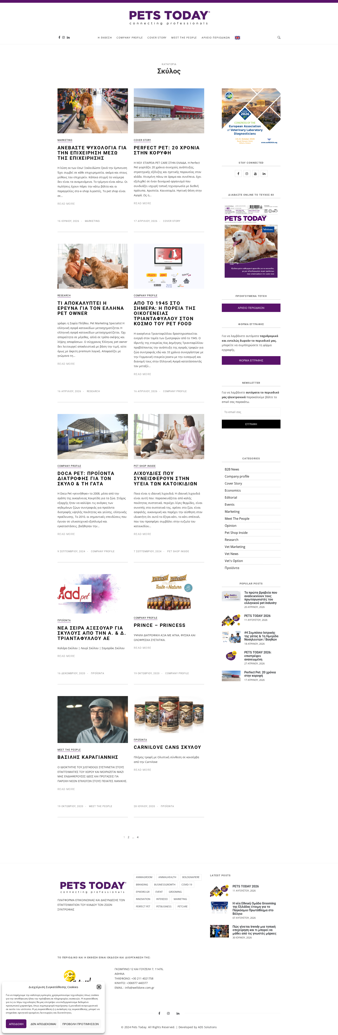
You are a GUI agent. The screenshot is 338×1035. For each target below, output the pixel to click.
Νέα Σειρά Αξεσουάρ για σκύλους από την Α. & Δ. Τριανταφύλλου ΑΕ (92, 633)
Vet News (231, 554)
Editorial (231, 497)
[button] (99, 987)
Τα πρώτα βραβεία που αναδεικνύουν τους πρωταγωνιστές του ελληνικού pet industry (260, 598)
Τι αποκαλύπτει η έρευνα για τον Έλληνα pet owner (91, 308)
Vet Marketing (235, 547)
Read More (66, 203)
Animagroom (144, 877)
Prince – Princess (160, 625)
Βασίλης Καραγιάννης (88, 757)
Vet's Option (234, 561)
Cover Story (157, 37)
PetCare (183, 906)
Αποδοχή (16, 1024)
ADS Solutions (207, 1027)
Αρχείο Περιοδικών (216, 37)
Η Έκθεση (105, 37)
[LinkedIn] (264, 173)
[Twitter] (255, 173)
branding (142, 884)
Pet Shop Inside (145, 466)
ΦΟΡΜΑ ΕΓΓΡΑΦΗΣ (251, 360)
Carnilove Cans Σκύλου (167, 747)
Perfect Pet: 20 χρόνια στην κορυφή (167, 150)
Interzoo (162, 899)
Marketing (65, 140)
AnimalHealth (167, 877)
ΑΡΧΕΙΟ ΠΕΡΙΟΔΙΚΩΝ (251, 308)
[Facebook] (59, 37)
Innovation (143, 899)
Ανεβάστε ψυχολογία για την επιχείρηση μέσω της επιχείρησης (92, 153)
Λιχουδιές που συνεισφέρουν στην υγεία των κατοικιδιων (165, 479)
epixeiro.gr (142, 891)
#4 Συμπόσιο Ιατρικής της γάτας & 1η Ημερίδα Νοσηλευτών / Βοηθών (261, 636)
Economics (233, 490)
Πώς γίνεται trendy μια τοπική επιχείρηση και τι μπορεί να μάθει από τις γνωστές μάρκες (254, 930)
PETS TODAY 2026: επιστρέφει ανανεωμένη (257, 656)
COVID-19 (187, 884)
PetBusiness (164, 906)
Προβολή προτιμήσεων (80, 1024)
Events (230, 504)
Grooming (175, 891)
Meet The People (184, 37)
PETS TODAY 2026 (257, 616)
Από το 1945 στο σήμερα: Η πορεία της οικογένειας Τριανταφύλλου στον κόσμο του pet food (165, 313)
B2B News (232, 469)
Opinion (230, 525)
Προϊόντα (64, 620)
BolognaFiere (191, 877)
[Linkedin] (68, 37)
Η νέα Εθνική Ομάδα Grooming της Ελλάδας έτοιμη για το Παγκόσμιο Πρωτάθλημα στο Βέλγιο (254, 908)
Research (64, 295)
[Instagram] (63, 37)
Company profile (130, 37)
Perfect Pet (143, 906)
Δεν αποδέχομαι (43, 1024)
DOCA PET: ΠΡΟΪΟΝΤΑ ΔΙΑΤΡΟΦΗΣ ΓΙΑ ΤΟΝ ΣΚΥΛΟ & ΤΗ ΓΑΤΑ (86, 479)
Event (159, 891)
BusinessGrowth (164, 884)
